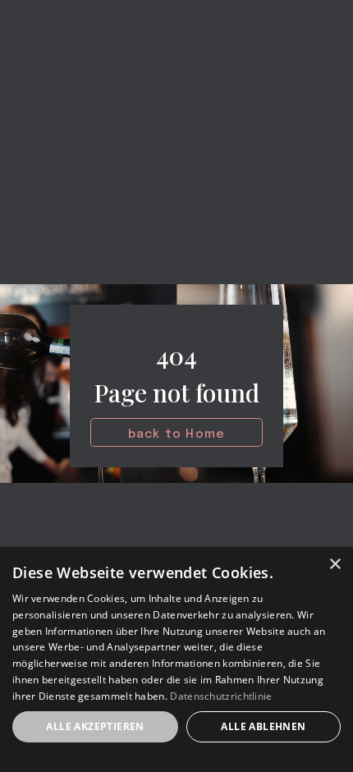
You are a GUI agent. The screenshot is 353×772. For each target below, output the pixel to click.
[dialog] (176, 659)
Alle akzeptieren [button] (95, 726)
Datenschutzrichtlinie (221, 696)
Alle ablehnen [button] (263, 726)
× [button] (334, 564)
